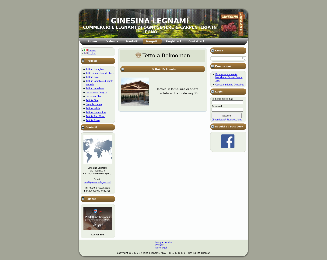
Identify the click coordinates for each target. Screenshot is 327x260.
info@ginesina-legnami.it (97, 182)
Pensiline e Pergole (96, 92)
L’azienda (111, 41)
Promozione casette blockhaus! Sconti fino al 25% (228, 77)
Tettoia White (93, 108)
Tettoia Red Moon (95, 116)
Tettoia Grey (92, 100)
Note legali (161, 247)
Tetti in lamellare (95, 88)
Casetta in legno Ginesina (229, 84)
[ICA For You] (98, 231)
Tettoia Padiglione (95, 69)
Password (217, 106)
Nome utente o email (222, 99)
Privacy (159, 245)
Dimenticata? (219, 119)
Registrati (173, 41)
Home (92, 41)
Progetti (152, 41)
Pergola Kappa (94, 104)
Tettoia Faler (92, 77)
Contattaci (196, 41)
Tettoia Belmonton (96, 112)
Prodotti (132, 41)
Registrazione (234, 119)
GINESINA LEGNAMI (150, 21)
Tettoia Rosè (93, 120)
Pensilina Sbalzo (95, 96)
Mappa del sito (163, 242)
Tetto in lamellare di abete (100, 73)
